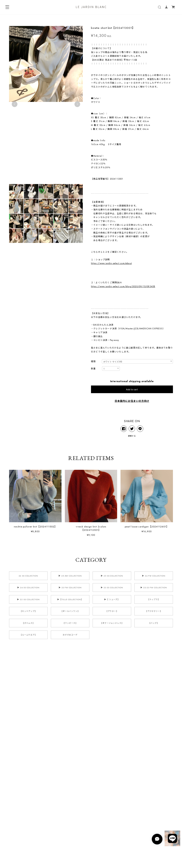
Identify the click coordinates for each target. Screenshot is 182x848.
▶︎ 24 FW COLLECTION (153, 575)
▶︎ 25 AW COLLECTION (70, 575)
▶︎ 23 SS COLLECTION (112, 587)
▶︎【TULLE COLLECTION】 (70, 599)
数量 (93, 368)
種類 (93, 361)
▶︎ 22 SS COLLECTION (28, 599)
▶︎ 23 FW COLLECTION (70, 587)
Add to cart (132, 389)
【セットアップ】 (28, 611)
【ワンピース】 (70, 623)
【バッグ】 (153, 623)
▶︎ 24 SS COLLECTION (28, 587)
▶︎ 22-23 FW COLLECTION (153, 587)
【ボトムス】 (28, 623)
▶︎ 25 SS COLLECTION (112, 575)
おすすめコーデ (70, 634)
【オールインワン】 (70, 611)
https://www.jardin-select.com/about (111, 263)
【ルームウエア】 (28, 634)
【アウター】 (112, 611)
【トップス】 (153, 599)
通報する (132, 436)
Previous (14, 104)
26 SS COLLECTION (28, 575)
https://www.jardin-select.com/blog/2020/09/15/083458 (123, 286)
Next (77, 104)
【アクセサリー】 (153, 611)
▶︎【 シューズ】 (112, 599)
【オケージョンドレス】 (112, 623)
